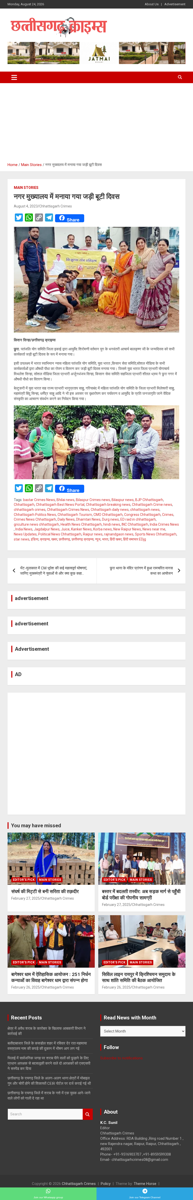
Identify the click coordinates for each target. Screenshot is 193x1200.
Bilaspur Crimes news (93, 500)
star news (21, 539)
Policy (106, 1183)
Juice (65, 529)
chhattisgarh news (145, 510)
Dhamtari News (88, 519)
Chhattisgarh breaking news (108, 505)
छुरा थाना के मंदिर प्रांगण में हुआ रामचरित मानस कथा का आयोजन (141, 571)
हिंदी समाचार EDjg (134, 539)
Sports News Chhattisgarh (155, 534)
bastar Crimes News (39, 500)
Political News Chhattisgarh (59, 534)
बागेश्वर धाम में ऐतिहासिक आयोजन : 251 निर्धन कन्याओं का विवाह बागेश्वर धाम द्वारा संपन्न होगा (51, 977)
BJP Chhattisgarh (149, 500)
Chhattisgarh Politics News (35, 515)
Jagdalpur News (47, 529)
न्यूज (98, 539)
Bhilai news (65, 500)
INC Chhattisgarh (135, 524)
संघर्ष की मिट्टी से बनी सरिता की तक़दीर (45, 891)
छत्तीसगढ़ (64, 539)
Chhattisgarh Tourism (75, 515)
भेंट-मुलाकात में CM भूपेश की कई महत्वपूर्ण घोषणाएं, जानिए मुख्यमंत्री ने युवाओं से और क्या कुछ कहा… (53, 571)
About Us (152, 4)
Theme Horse (145, 1183)
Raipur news (93, 534)
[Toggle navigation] (14, 77)
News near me (153, 529)
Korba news (102, 529)
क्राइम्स (45, 539)
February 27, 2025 (25, 898)
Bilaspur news (123, 500)
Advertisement (174, 4)
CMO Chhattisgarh (108, 515)
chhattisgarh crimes (29, 510)
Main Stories (26, 188)
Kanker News (81, 529)
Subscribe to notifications (121, 1058)
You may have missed (36, 826)
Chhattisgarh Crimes (55, 206)
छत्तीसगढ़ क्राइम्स (82, 539)
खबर (54, 539)
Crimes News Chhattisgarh (35, 519)
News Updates (25, 534)
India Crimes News (164, 524)
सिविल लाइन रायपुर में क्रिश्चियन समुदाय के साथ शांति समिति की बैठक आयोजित (138, 977)
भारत (105, 539)
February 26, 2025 (25, 987)
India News (23, 529)
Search (88, 1114)
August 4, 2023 (26, 206)
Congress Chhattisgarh (142, 515)
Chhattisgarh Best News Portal (60, 505)
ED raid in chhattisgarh (138, 519)
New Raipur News (127, 529)
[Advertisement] (96, 121)
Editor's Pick (24, 880)
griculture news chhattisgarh (36, 524)
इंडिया (34, 539)
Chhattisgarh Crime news (152, 505)
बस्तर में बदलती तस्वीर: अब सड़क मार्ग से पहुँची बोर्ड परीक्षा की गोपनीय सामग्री (141, 895)
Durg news (110, 519)
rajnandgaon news (118, 534)
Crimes (167, 515)
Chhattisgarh (24, 505)
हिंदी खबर (116, 539)
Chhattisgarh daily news (110, 510)
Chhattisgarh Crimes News (68, 510)
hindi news (111, 524)
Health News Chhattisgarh (81, 524)
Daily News (66, 519)
